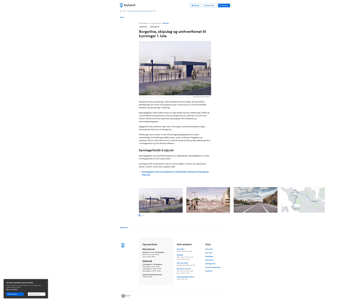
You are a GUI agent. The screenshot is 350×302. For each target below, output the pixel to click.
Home (121, 11)
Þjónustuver (209, 260)
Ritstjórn (166, 23)
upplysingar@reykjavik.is (185, 278)
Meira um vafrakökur (12, 289)
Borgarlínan (124, 227)
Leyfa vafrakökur (12, 294)
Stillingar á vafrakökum (34, 294)
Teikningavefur (210, 264)
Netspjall (185, 257)
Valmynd (225, 5)
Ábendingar (184, 250)
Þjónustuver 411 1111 (185, 271)
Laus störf (208, 253)
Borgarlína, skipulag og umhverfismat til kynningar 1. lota (142, 11)
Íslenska (196, 5)
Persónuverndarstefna (213, 267)
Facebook (208, 271)
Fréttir (124, 11)
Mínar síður (210, 5)
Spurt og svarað (186, 264)
